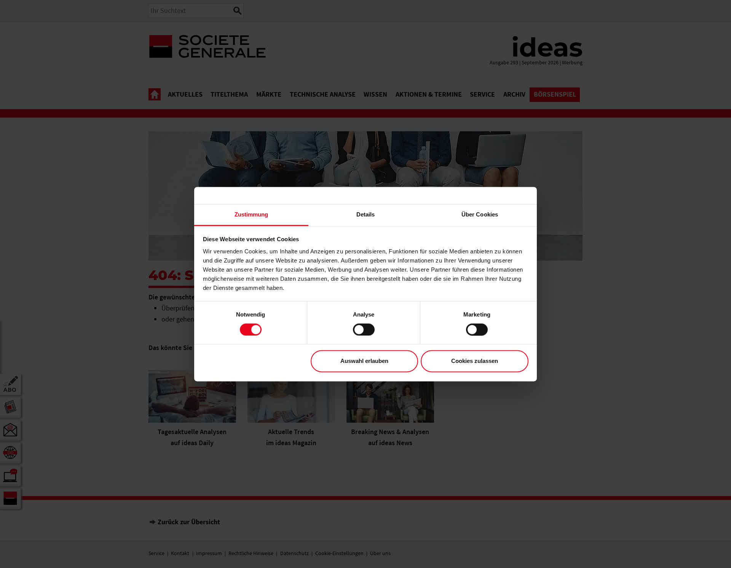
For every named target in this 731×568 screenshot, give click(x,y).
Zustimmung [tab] (251, 214)
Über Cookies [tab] (479, 214)
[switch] (364, 329)
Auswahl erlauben (364, 361)
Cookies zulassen (474, 361)
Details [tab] (365, 214)
